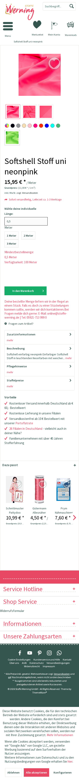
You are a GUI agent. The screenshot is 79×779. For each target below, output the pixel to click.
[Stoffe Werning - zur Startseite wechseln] (19, 12)
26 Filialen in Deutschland (25, 429)
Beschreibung (16, 348)
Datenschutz (36, 662)
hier (70, 761)
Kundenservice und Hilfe (46, 659)
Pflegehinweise (17, 366)
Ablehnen (13, 772)
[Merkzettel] (37, 24)
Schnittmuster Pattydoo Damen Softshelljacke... (15, 510)
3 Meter (11, 243)
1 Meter (11, 235)
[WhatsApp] (59, 653)
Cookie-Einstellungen (19, 659)
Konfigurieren (63, 772)
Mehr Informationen (60, 735)
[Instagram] (49, 653)
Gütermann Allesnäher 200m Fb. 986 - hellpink (39, 510)
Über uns (14, 662)
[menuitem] (70, 24)
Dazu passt (10, 465)
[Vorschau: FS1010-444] (12, 111)
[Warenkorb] (70, 24)
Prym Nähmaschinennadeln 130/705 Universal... (64, 510)
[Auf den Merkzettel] (18, 484)
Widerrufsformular (12, 611)
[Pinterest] (39, 653)
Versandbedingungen (58, 662)
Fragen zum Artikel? (20, 324)
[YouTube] (29, 653)
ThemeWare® (39, 692)
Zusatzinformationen (21, 334)
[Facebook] (20, 653)
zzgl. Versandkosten (27, 192)
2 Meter (28, 235)
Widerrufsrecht (32, 666)
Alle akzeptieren (36, 772)
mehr (10, 340)
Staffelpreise (15, 380)
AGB (24, 662)
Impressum (49, 666)
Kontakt (67, 659)
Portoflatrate (24, 423)
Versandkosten (62, 673)
